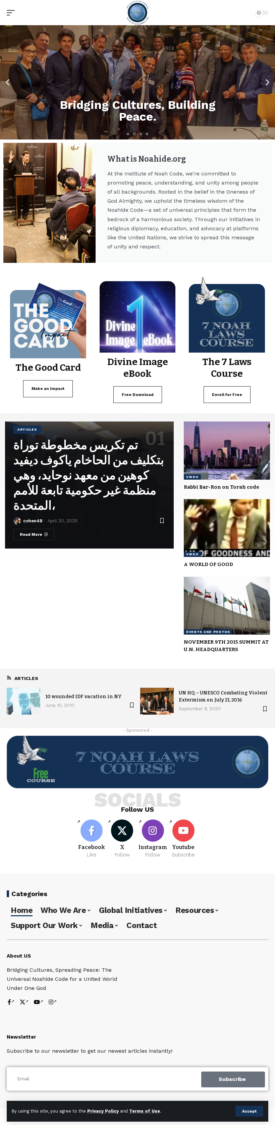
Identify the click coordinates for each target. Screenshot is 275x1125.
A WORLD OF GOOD (208, 564)
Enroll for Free (227, 394)
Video (192, 477)
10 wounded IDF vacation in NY (83, 696)
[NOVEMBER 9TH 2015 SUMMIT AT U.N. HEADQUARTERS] (227, 606)
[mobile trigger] (12, 12)
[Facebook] (91, 838)
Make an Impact (48, 388)
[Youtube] (183, 838)
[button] (7, 82)
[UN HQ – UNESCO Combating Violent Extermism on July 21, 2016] (157, 701)
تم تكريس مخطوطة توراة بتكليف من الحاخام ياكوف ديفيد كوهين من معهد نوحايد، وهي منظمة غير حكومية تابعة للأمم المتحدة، (88, 475)
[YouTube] (38, 1002)
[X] (122, 838)
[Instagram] (153, 838)
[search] (244, 12)
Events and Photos (208, 632)
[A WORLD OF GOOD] (227, 528)
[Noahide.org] (137, 12)
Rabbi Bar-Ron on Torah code (221, 487)
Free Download (138, 394)
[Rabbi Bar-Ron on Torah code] (227, 450)
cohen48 (32, 520)
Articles (27, 429)
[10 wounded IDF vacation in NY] (23, 701)
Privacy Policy (103, 1111)
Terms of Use (144, 1111)
